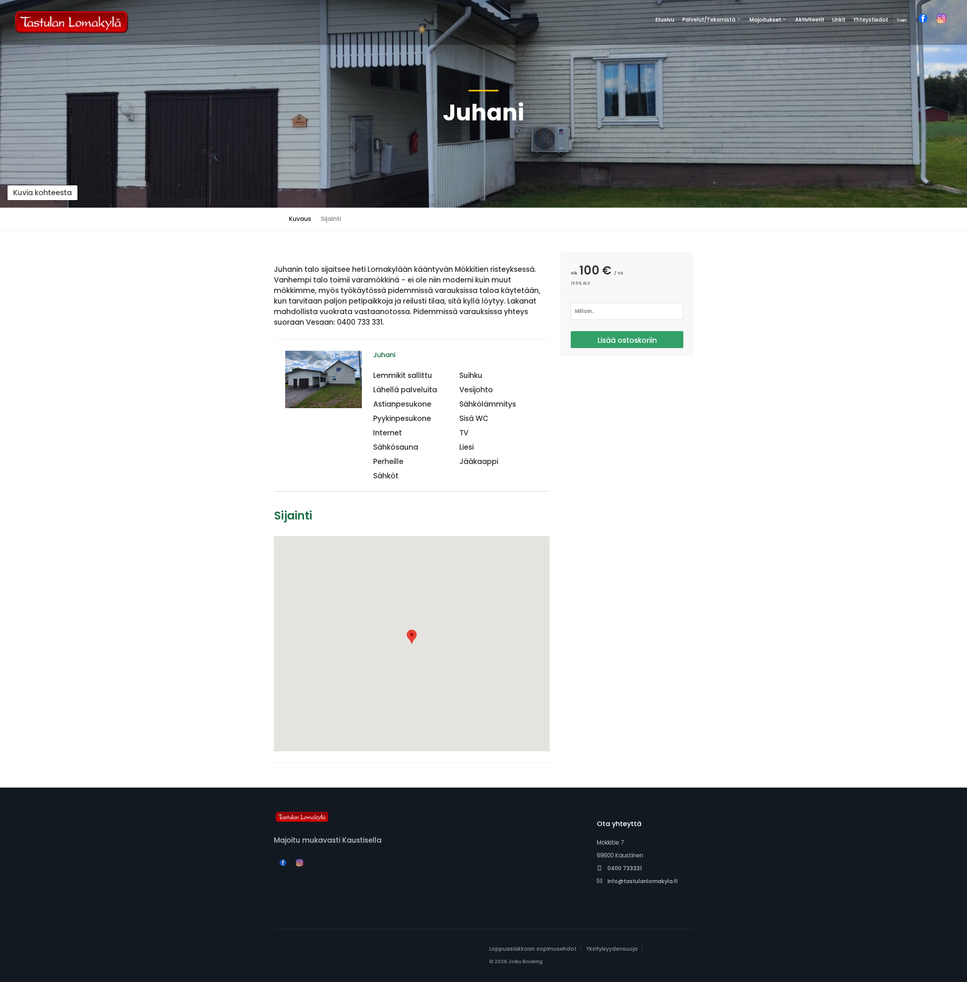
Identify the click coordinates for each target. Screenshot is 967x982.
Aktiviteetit (809, 19)
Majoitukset (765, 19)
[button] (412, 637)
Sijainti (331, 218)
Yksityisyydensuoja (612, 949)
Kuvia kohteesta (42, 193)
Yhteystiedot (870, 19)
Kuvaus (300, 218)
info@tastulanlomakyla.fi (641, 881)
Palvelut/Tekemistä (708, 19)
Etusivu (664, 19)
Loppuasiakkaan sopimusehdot (532, 949)
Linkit (838, 19)
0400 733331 (624, 868)
